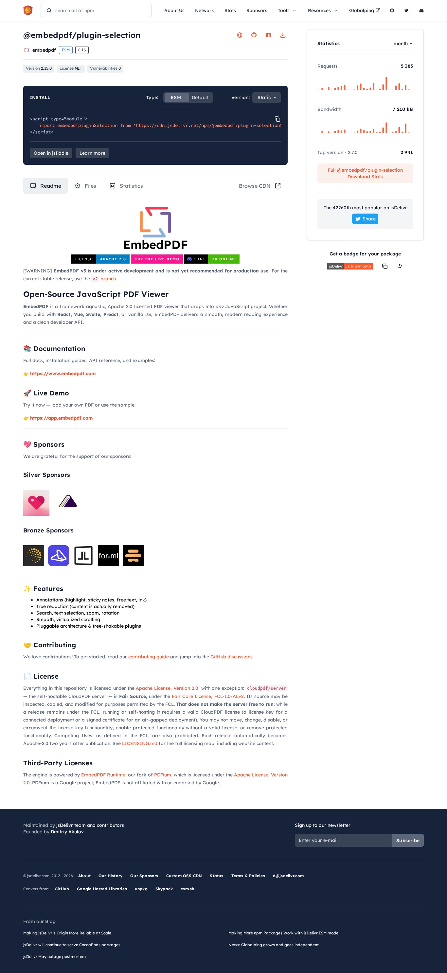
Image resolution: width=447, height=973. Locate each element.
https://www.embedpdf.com (63, 373)
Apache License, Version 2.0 (167, 688)
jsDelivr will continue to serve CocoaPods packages (71, 944)
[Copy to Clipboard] (277, 119)
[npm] (268, 35)
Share (369, 219)
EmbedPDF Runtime (103, 775)
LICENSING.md (139, 743)
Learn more (92, 153)
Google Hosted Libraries (102, 888)
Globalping (361, 10)
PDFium (162, 775)
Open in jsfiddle (51, 153)
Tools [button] (284, 10)
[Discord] (421, 10)
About (84, 875)
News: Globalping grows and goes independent (273, 944)
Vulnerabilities (105, 68)
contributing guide (148, 657)
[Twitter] (406, 10)
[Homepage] (239, 35)
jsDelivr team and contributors (90, 825)
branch (104, 279)
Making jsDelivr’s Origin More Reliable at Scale (67, 932)
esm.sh (187, 888)
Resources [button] (319, 10)
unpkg (141, 888)
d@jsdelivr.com (288, 875)
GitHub (62, 888)
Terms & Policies (248, 875)
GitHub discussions (231, 657)
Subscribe (408, 840)
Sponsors (256, 10)
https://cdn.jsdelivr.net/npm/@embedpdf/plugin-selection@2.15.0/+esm (223, 125)
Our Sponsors (144, 875)
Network (204, 10)
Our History (110, 875)
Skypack (164, 888)
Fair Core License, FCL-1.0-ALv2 (207, 696)
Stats (230, 10)
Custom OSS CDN (184, 875)
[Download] (283, 35)
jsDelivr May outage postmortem (54, 956)
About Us (174, 10)
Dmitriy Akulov (67, 832)
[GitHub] (392, 10)
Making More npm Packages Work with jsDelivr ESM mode (283, 932)
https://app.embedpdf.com (61, 418)
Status (216, 875)
